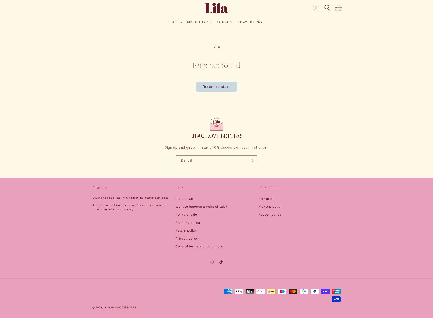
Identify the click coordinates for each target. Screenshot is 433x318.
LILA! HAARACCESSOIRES (120, 307)
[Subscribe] (252, 160)
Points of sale (186, 215)
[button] (327, 8)
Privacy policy (186, 238)
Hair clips (266, 199)
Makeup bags (269, 207)
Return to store (216, 87)
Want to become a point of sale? (201, 207)
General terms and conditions (199, 246)
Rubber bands (269, 215)
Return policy (186, 231)
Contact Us (184, 199)
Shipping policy (187, 223)
